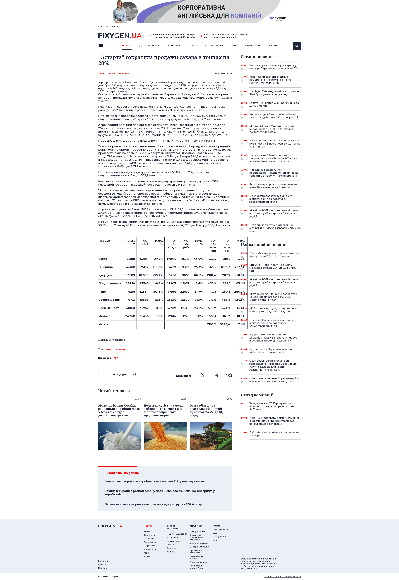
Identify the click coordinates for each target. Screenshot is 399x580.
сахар (108, 349)
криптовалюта (214, 45)
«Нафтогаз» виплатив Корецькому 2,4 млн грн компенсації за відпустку (274, 380)
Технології (149, 535)
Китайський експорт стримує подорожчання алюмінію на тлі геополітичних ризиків (270, 79)
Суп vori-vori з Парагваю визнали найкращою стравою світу (271, 351)
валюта (192, 45)
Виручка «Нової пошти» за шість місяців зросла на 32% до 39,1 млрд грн (272, 267)
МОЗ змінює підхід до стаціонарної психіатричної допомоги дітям (273, 310)
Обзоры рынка (197, 531)
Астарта (121, 349)
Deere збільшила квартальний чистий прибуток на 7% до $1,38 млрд (274, 255)
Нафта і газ (149, 546)
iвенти (273, 45)
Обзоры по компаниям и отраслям (197, 537)
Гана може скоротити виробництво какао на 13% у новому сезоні (154, 481)
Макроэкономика (199, 543)
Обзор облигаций (199, 547)
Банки (147, 556)
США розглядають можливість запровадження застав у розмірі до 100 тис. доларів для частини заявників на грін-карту (273, 365)
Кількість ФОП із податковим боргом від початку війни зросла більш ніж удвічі (273, 213)
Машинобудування (177, 534)
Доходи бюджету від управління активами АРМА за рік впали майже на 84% (275, 228)
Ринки (111, 73)
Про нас (102, 568)
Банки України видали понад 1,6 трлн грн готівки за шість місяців (226, 36)
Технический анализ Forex (196, 567)
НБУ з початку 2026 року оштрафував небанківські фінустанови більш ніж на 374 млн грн (274, 143)
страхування (253, 45)
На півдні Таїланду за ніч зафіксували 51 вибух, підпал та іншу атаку (274, 93)
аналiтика (196, 526)
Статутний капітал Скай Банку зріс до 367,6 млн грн (274, 104)
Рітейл (170, 544)
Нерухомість (173, 541)
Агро (101, 73)
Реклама (102, 564)
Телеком (171, 548)
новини (127, 45)
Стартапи (149, 538)
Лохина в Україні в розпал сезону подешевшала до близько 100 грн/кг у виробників (159, 492)
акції (234, 45)
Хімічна (171, 552)
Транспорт (172, 537)
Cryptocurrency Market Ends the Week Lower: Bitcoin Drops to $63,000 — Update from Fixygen (273, 296)
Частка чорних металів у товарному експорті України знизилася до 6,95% (273, 67)
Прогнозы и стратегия (196, 551)
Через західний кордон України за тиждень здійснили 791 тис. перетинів (274, 116)
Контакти (103, 561)
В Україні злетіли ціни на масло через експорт (274, 434)
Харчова (124, 73)
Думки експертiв (149, 45)
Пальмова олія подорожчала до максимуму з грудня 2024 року (153, 504)
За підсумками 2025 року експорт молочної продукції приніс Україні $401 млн (272, 406)
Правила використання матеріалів (282, 576)
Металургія (150, 549)
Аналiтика (173, 45)
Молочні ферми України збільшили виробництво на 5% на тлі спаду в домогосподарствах (272, 129)
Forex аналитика (198, 562)
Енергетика (150, 542)
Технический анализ (196, 557)
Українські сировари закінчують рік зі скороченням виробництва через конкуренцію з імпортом (274, 420)
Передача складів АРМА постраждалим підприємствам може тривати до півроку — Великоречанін (274, 172)
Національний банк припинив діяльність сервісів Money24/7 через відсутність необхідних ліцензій (273, 158)
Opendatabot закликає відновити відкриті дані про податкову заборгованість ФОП (271, 198)
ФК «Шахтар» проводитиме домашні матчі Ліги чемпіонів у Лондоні (273, 186)
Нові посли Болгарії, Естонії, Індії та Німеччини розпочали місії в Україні (174, 36)
